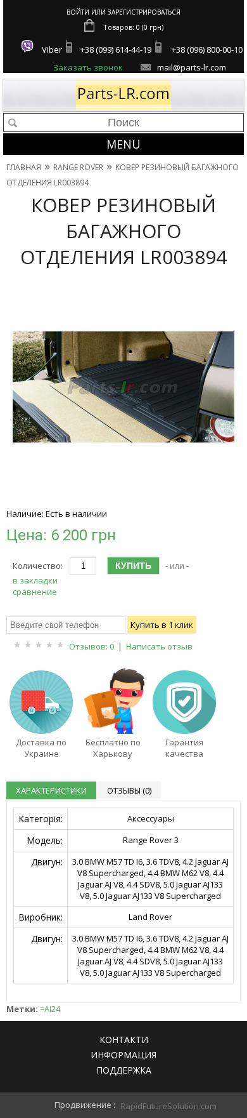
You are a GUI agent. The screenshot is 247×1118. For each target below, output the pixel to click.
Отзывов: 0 (91, 646)
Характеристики (51, 790)
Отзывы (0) (129, 790)
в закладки (35, 580)
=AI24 (50, 1009)
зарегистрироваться (144, 12)
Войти (77, 12)
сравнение (35, 591)
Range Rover (78, 167)
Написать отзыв (159, 646)
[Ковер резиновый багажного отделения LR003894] (123, 495)
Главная (23, 167)
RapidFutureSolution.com (155, 1106)
